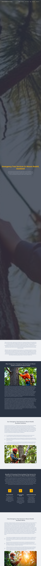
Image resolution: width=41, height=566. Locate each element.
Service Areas (27, 1)
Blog (30, 1)
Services (22, 1)
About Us (33, 1)
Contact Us (37, 1)
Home (19, 1)
